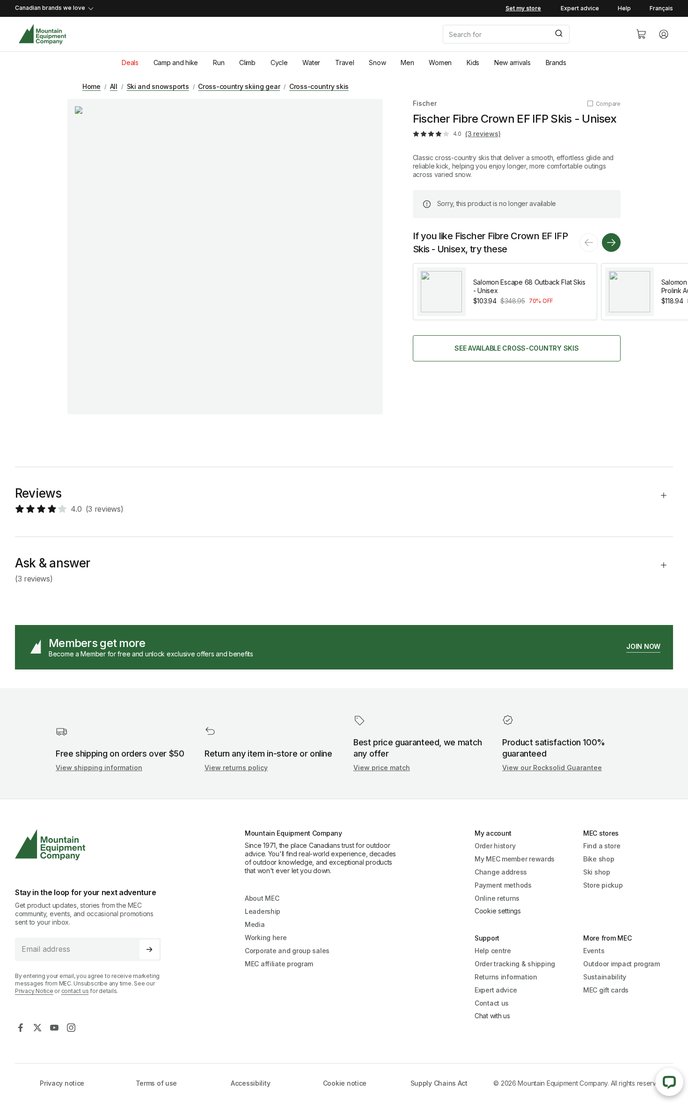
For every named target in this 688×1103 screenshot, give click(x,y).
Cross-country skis (319, 86)
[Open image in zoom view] (225, 256)
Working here (266, 937)
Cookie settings (498, 911)
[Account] (663, 34)
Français (661, 8)
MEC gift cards (606, 990)
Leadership (262, 911)
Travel (344, 62)
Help (624, 8)
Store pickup (603, 885)
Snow (377, 62)
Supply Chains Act (439, 1083)
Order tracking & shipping (515, 964)
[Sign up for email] (149, 949)
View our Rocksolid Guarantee (552, 768)
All (113, 86)
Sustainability (604, 977)
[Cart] (641, 34)
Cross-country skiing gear (239, 86)
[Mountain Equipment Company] (91, 844)
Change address (501, 872)
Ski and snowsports (158, 86)
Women (440, 62)
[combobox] (532, 34)
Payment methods (503, 885)
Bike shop (598, 859)
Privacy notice (62, 1083)
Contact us (492, 1003)
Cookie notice (344, 1083)
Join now (643, 646)
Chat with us (492, 1016)
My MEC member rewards (515, 859)
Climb (247, 62)
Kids (473, 62)
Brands (556, 62)
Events (593, 951)
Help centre (493, 951)
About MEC (262, 898)
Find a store (602, 846)
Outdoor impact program (621, 964)
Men (407, 62)
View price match (381, 768)
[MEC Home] (42, 34)
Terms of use (156, 1083)
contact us (75, 990)
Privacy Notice (34, 990)
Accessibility (250, 1083)
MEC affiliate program (279, 964)
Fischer (425, 103)
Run (218, 62)
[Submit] (558, 34)
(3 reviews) (482, 134)
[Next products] (611, 242)
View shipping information (99, 768)
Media (255, 924)
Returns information (506, 977)
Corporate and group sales (287, 951)
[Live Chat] (669, 1082)
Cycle (279, 62)
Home (91, 86)
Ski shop (596, 872)
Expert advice (580, 8)
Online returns (497, 898)
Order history (495, 846)
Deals (130, 62)
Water (311, 62)
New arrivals (512, 62)
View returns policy (236, 768)
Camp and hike (176, 62)
